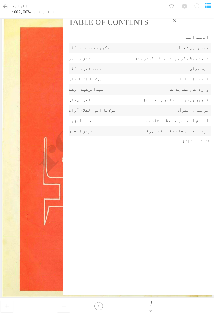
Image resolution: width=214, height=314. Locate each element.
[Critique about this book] (197, 5)
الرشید (20, 6)
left (98, 306)
